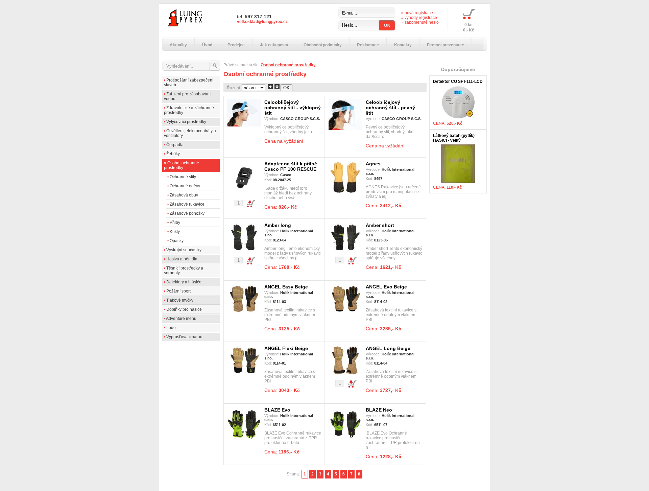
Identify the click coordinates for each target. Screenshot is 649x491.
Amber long (277, 225)
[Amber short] (345, 250)
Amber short (380, 225)
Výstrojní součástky (183, 250)
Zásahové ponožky (187, 213)
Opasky (177, 240)
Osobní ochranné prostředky (181, 165)
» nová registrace (417, 12)
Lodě (171, 327)
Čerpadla (175, 144)
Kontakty (403, 45)
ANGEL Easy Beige (286, 286)
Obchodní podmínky (323, 45)
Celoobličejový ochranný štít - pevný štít (390, 107)
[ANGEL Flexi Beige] (244, 373)
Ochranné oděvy (185, 186)
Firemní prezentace (445, 45)
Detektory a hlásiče (183, 282)
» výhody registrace (419, 17)
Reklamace (368, 45)
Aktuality (178, 45)
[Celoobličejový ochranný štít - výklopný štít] (244, 125)
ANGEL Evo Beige (386, 286)
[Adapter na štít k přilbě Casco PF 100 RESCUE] (244, 193)
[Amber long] (244, 250)
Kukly (175, 231)
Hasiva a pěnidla (181, 259)
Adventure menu (181, 318)
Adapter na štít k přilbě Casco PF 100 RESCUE (290, 166)
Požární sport (178, 291)
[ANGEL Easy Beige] (244, 312)
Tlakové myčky (179, 300)
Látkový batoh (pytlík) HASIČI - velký (454, 138)
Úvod (207, 45)
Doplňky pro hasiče (184, 309)
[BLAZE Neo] (345, 439)
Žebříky (173, 153)
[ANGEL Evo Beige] (345, 312)
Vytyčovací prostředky (186, 121)
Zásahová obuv (184, 195)
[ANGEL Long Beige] (345, 373)
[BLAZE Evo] (244, 439)
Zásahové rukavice (187, 204)
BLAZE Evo (277, 410)
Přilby (175, 222)
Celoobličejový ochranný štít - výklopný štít (292, 107)
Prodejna (236, 45)
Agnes (373, 163)
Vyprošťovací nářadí (184, 336)
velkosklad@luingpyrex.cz (262, 21)
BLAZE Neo (379, 410)
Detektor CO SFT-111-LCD (458, 81)
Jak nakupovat (274, 45)
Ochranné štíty (183, 176)
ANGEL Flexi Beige (286, 348)
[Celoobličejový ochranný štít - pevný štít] (345, 128)
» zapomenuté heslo (420, 22)
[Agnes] (345, 193)
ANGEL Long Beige (388, 348)
